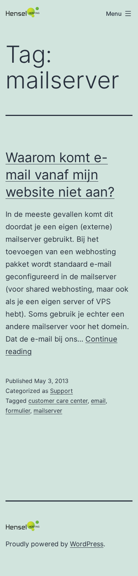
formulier (18, 410)
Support (61, 390)
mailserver (47, 410)
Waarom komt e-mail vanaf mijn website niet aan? (60, 174)
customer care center (58, 400)
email (98, 400)
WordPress (86, 544)
